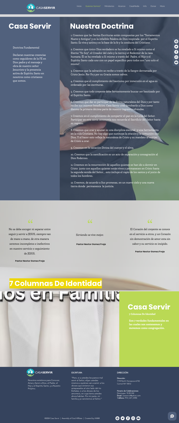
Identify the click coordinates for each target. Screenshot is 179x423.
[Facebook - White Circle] (176, 52)
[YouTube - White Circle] (176, 62)
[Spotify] (176, 41)
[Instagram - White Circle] (176, 57)
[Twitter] (176, 47)
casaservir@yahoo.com (131, 395)
